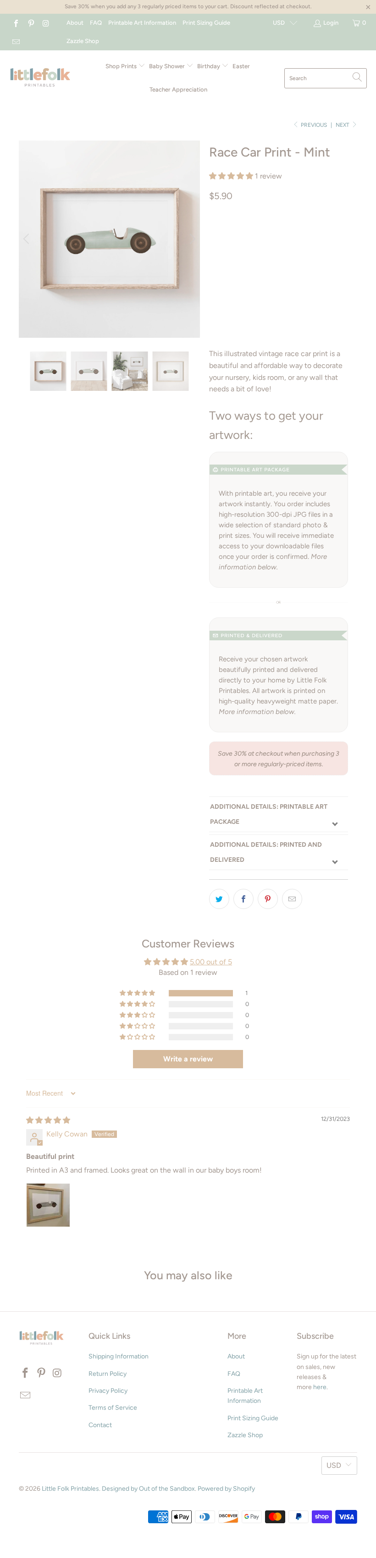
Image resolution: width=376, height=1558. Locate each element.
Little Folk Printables (70, 1489)
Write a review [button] (188, 1059)
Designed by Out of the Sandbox (148, 1489)
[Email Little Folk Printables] (15, 41)
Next (343, 125)
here (319, 1387)
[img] (48, 1120)
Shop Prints (121, 66)
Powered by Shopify (226, 1489)
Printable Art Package (251, 234)
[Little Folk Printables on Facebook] (15, 22)
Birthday (209, 66)
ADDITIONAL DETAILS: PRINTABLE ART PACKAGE (268, 814)
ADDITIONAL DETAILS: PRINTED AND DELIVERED (266, 852)
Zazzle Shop (82, 41)
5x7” (308, 234)
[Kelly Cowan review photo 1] (48, 1205)
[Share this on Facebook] (243, 899)
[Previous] (27, 239)
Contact (100, 1425)
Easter (241, 66)
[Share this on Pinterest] (268, 899)
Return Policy (107, 1374)
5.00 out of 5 (211, 962)
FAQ (96, 22)
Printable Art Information (142, 22)
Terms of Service (112, 1408)
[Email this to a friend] (292, 899)
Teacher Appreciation (178, 89)
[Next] (191, 239)
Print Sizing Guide (206, 22)
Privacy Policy (107, 1391)
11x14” (252, 257)
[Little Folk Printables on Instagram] (45, 22)
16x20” (284, 257)
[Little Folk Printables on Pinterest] (30, 22)
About (74, 22)
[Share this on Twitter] (219, 899)
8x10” (222, 257)
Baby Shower (167, 66)
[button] (231, 176)
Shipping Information (118, 1356)
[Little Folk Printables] (40, 78)
